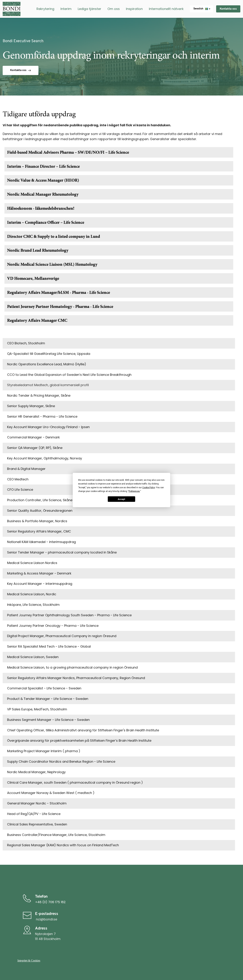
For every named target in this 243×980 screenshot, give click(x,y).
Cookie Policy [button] (148, 487)
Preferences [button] (134, 491)
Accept (121, 499)
